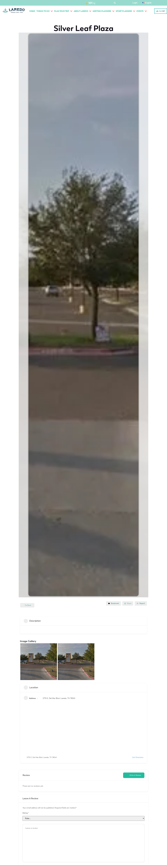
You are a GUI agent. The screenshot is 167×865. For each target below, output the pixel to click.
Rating (25, 813)
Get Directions (137, 757)
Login (135, 3)
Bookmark (115, 603)
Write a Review (135, 775)
